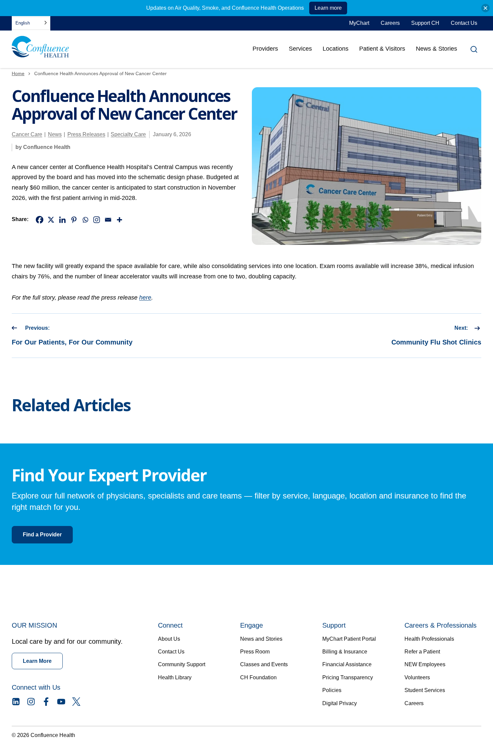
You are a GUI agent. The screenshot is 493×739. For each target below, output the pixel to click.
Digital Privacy (339, 703)
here (145, 297)
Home (18, 73)
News (55, 134)
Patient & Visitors (382, 48)
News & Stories (436, 48)
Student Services (424, 690)
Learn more (328, 8)
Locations (335, 48)
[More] (119, 220)
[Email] (108, 220)
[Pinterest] (74, 220)
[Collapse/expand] (485, 8)
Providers (265, 51)
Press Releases (86, 134)
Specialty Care (128, 134)
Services (300, 48)
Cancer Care (27, 134)
